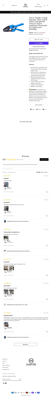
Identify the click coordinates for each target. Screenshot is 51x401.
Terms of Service (6, 365)
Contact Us (4, 359)
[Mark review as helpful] (47, 192)
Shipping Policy (5, 369)
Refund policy (5, 367)
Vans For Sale (38, 6)
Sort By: (38, 172)
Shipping (31, 34)
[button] (24, 159)
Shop (38, 4)
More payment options (39, 46)
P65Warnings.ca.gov (34, 100)
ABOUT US (14, 5)
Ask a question (38, 105)
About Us (4, 361)
